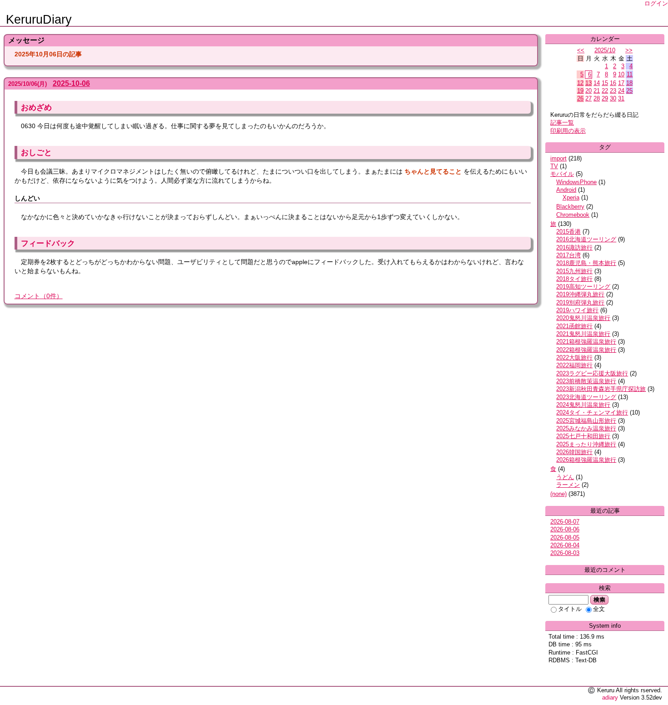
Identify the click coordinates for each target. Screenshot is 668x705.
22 (605, 90)
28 (596, 98)
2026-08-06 (564, 529)
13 (588, 83)
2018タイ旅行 (574, 278)
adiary (610, 697)
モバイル (562, 173)
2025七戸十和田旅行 (583, 436)
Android (566, 189)
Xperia (571, 197)
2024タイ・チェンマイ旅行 (592, 412)
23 (613, 90)
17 (621, 83)
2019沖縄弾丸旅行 (580, 294)
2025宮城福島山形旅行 (586, 420)
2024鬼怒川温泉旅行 (583, 404)
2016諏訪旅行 (574, 247)
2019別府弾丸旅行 (580, 302)
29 (605, 98)
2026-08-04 (564, 545)
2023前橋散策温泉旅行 (586, 381)
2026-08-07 (564, 521)
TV (554, 166)
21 (596, 90)
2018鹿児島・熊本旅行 (586, 263)
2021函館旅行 (574, 326)
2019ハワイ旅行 (577, 310)
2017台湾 (568, 255)
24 (621, 90)
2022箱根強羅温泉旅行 (586, 349)
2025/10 (604, 50)
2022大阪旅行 (574, 357)
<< (580, 50)
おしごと (36, 152)
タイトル (570, 608)
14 (596, 83)
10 (621, 74)
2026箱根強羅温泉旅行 (586, 459)
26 (580, 98)
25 (629, 90)
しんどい (27, 198)
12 (580, 83)
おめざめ (36, 107)
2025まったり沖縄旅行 (586, 444)
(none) (558, 493)
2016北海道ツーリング (586, 239)
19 (580, 90)
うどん (565, 477)
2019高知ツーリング (583, 286)
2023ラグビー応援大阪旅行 (592, 373)
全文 (599, 608)
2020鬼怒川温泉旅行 (583, 318)
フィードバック (48, 243)
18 (629, 83)
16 (613, 83)
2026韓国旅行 (574, 452)
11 (630, 74)
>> (629, 50)
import (558, 158)
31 (621, 98)
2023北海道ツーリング (586, 397)
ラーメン (568, 484)
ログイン (656, 3)
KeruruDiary (39, 19)
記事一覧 (562, 122)
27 (588, 98)
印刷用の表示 (568, 130)
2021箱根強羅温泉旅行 (586, 341)
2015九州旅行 (574, 271)
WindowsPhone (576, 182)
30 (613, 98)
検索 (599, 599)
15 (605, 83)
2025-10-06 (71, 83)
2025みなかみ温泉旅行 (586, 428)
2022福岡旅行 (574, 365)
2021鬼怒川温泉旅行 (583, 333)
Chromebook (572, 214)
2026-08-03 (564, 553)
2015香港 (568, 231)
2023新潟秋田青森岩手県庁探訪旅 (601, 388)
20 (588, 90)
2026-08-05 (564, 537)
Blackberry (570, 206)
